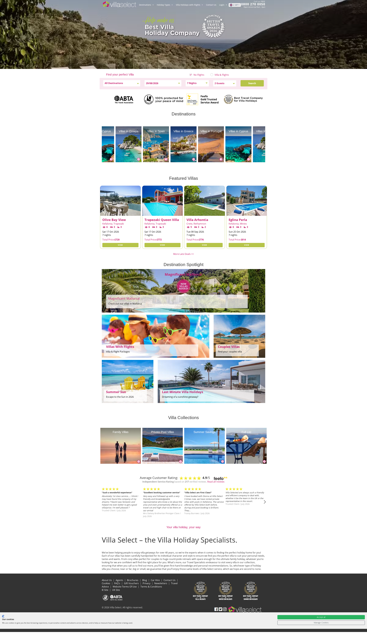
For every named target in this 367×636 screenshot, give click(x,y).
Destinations (145, 4)
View (120, 245)
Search (252, 83)
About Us (107, 580)
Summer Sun (116, 392)
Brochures (133, 580)
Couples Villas (229, 346)
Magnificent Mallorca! (124, 298)
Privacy (147, 583)
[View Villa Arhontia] (162, 213)
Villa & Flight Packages (118, 351)
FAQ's (117, 583)
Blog (145, 580)
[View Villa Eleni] (246, 213)
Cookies (106, 583)
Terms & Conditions (151, 586)
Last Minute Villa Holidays (182, 392)
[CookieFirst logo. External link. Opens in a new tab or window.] (3, 616)
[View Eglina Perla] (204, 213)
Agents (120, 580)
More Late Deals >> (183, 254)
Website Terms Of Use (125, 586)
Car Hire (155, 580)
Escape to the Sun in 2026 (120, 396)
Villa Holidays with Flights (188, 4)
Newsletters (161, 583)
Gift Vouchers (131, 583)
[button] (103, 211)
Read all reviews (216, 481)
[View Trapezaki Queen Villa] (120, 213)
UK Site (116, 589)
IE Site (105, 589)
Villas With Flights (120, 346)
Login (221, 4)
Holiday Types (163, 4)
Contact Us (211, 4)
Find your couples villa (230, 351)
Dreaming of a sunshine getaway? (180, 396)
